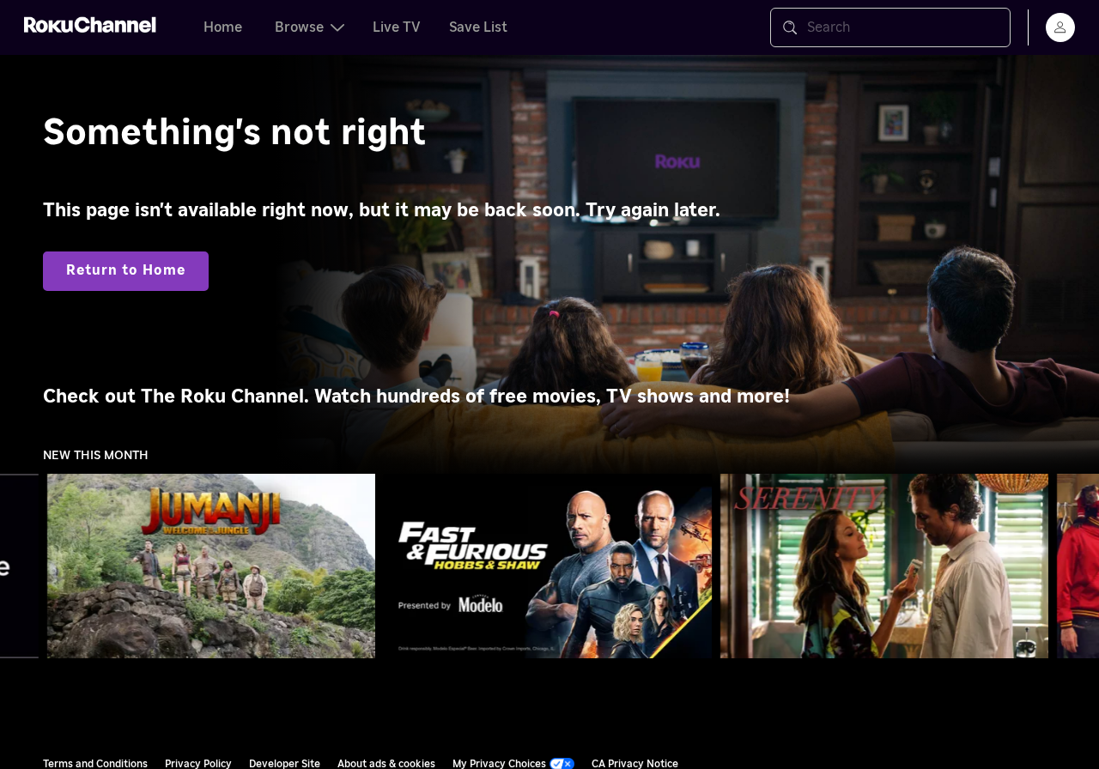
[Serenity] (884, 566)
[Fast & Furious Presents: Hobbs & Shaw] (548, 566)
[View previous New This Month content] (21, 566)
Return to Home (125, 270)
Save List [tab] (478, 27)
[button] (215, 565)
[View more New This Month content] (1077, 566)
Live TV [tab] (397, 27)
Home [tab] (222, 27)
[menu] (1060, 27)
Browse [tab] (299, 27)
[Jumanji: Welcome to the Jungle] (211, 566)
